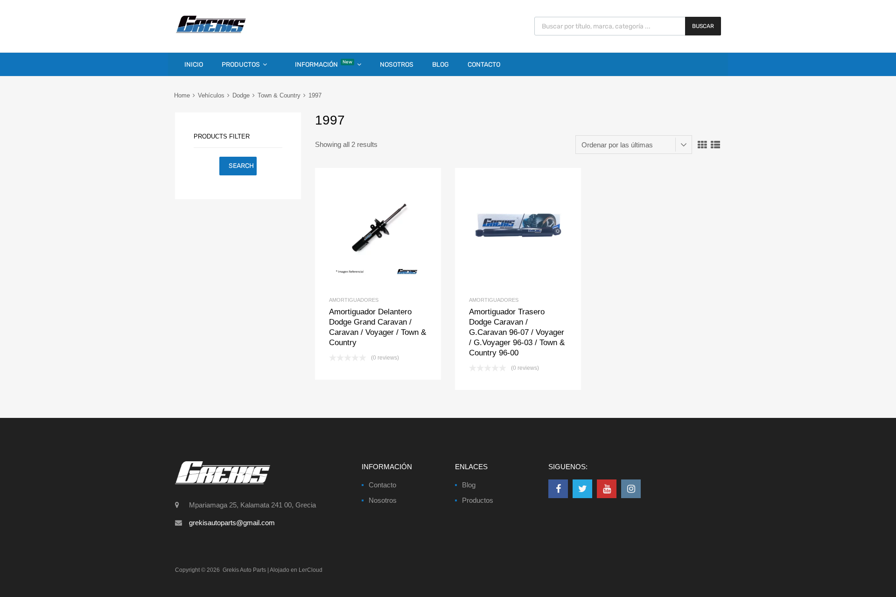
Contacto (484, 65)
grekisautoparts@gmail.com (232, 523)
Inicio (193, 65)
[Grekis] (211, 31)
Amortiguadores (353, 300)
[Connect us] (558, 489)
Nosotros (396, 65)
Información (323, 64)
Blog (440, 65)
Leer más (393, 231)
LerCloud (310, 570)
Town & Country (279, 95)
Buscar (703, 26)
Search (241, 166)
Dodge (241, 95)
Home (182, 95)
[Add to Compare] (378, 231)
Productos (241, 65)
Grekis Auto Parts (244, 570)
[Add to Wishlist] (362, 231)
